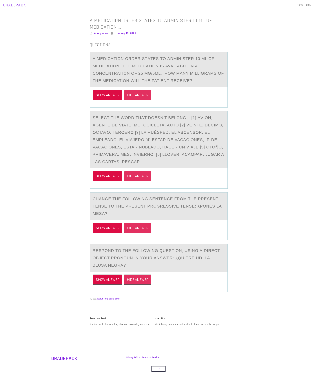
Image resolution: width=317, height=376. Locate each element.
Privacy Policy (133, 357)
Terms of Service (150, 357)
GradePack (14, 5)
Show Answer (107, 95)
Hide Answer (137, 95)
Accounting (102, 298)
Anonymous (101, 33)
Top (159, 369)
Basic (111, 298)
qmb (117, 298)
